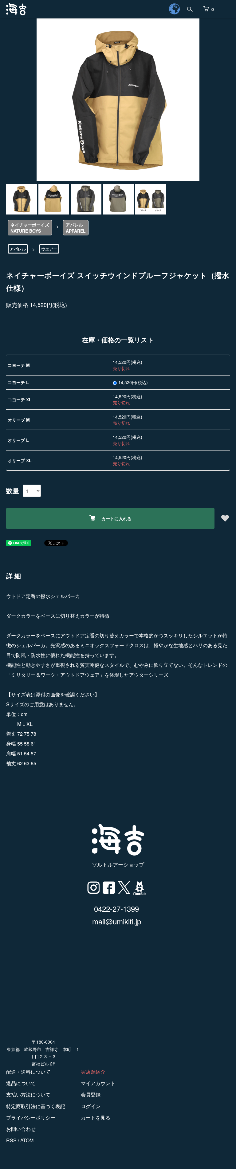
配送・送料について (28, 1071)
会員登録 (90, 1094)
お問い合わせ (21, 1128)
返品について (21, 1083)
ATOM (26, 1140)
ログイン (90, 1106)
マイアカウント (98, 1083)
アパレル (18, 249)
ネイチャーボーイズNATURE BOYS (29, 228)
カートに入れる (116, 518)
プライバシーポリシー (30, 1117)
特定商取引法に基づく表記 (35, 1106)
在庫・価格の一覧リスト (118, 339)
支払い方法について (28, 1094)
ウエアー (49, 249)
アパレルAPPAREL (76, 228)
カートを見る (95, 1117)
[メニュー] (227, 9)
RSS (11, 1140)
